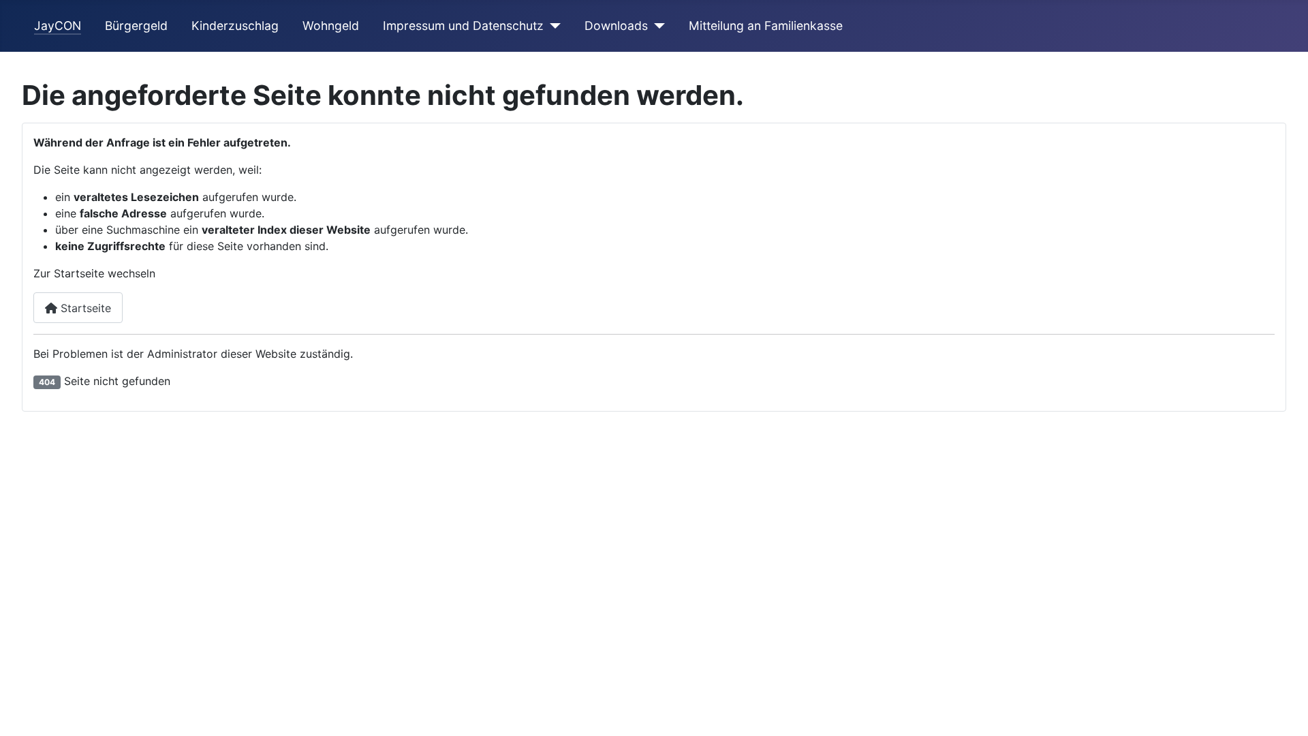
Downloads (616, 25)
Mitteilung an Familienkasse (766, 25)
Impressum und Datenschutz (463, 25)
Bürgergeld (136, 25)
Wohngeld (330, 25)
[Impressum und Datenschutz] (552, 26)
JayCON (57, 25)
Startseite (84, 308)
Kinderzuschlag (235, 25)
